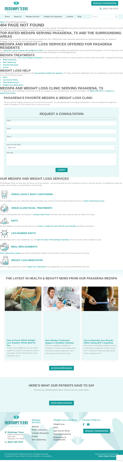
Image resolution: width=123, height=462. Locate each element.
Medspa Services (32, 16)
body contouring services (94, 201)
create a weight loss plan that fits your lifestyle (57, 226)
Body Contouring (9, 59)
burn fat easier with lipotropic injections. (53, 240)
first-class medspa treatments (30, 57)
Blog (79, 16)
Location (69, 16)
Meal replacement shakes (10, 253)
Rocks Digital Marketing (108, 456)
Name (9, 121)
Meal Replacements (11, 82)
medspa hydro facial (41, 214)
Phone (9, 137)
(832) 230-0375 (110, 8)
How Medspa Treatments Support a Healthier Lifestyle (59, 341)
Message (10, 153)
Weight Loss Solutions (53, 16)
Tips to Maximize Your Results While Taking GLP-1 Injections (98, 341)
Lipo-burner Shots (10, 80)
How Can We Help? (14, 145)
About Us (17, 16)
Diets (5, 77)
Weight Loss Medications (13, 85)
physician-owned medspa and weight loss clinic (23, 50)
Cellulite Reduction (10, 65)
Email (9, 129)
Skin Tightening (9, 62)
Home (7, 16)
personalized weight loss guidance (49, 73)
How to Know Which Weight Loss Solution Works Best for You (21, 343)
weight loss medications (36, 267)
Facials (6, 67)
